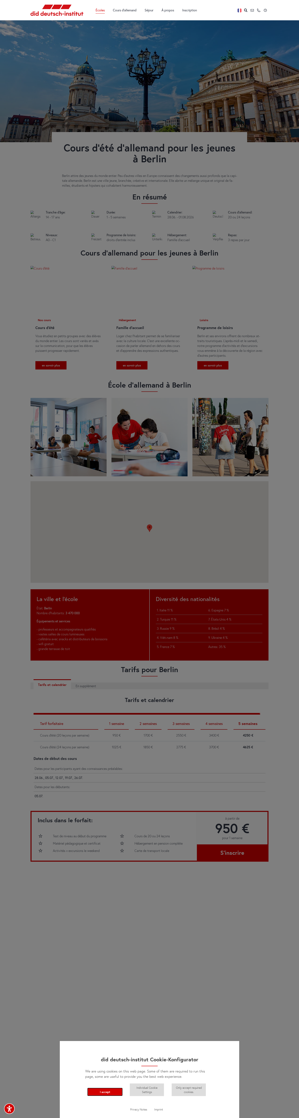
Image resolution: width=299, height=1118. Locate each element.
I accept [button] (105, 1092)
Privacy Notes (138, 1109)
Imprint (158, 1109)
